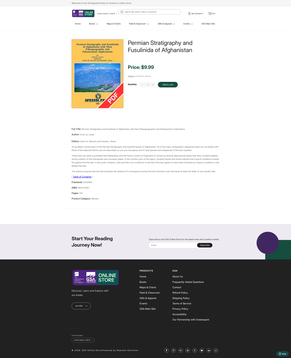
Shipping (131, 76)
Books (143, 281)
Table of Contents (82, 176)
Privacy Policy (180, 308)
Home (143, 276)
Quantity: (132, 84)
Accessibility (179, 314)
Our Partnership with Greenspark (190, 319)
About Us (177, 276)
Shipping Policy (181, 298)
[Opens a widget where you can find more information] (282, 354)
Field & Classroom (150, 292)
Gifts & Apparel (148, 298)
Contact (176, 287)
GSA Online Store (92, 350)
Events (143, 303)
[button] (94, 24)
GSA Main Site (148, 308)
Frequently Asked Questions (188, 281)
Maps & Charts (148, 287)
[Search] (178, 11)
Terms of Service (181, 303)
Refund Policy (180, 292)
